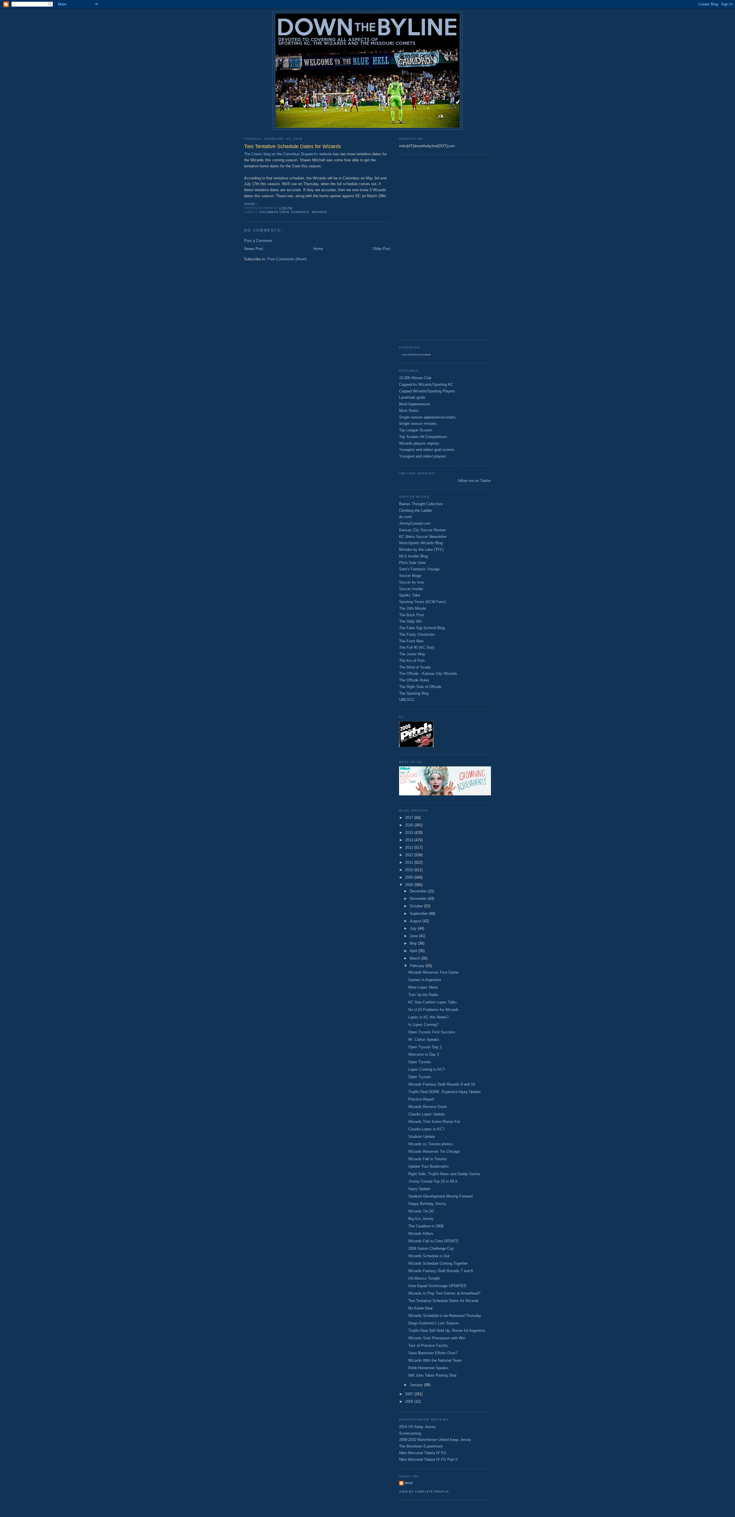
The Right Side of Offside (420, 687)
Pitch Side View (412, 563)
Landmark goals (412, 397)
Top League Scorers (415, 430)
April (414, 951)
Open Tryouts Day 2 (425, 1047)
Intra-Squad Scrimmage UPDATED (437, 1286)
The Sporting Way (414, 693)
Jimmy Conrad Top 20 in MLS (433, 1181)
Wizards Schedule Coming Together (438, 1263)
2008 (409, 885)
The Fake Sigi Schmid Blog (422, 628)
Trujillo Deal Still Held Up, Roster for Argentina (446, 1330)
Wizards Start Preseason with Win (436, 1338)
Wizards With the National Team (435, 1360)
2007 (409, 1394)
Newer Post (253, 249)
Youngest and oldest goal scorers (426, 449)
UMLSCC (407, 700)
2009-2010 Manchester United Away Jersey (435, 1439)
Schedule (300, 212)
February (417, 966)
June (414, 936)
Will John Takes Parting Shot (432, 1375)
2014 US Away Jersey (417, 1427)
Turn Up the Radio (423, 995)
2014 (409, 840)
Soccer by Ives (411, 582)
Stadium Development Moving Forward (440, 1196)
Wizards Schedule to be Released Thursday (444, 1315)
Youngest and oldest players (422, 456)
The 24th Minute (412, 608)
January (417, 1385)
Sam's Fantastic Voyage (419, 569)
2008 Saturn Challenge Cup (431, 1248)
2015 (409, 832)
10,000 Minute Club (415, 378)
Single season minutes (418, 423)
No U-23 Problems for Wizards (433, 1010)
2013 (409, 847)
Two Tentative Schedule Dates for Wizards (443, 1301)
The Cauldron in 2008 (426, 1226)
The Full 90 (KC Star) (416, 647)
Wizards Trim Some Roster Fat (434, 1121)
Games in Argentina (424, 980)
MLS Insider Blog (413, 556)
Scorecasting (410, 1433)
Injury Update (419, 1189)
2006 (409, 1401)
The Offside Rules (414, 680)
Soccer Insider (411, 589)
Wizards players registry (419, 443)
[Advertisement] (422, 246)
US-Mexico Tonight (424, 1278)
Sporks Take (409, 595)
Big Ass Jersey (421, 1218)
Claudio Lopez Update (426, 1114)
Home (318, 249)
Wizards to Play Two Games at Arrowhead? (444, 1293)
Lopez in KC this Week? (428, 1017)
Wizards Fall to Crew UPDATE (433, 1241)
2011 (409, 862)
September (419, 913)
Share (250, 204)
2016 (409, 825)
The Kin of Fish (412, 660)
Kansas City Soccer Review (422, 530)
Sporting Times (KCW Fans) (422, 602)
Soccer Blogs (410, 576)
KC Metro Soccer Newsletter (422, 536)
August (416, 921)
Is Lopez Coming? (423, 1024)
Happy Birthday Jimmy (427, 1204)
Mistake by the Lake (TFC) (421, 549)
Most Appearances (414, 404)
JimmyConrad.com (414, 523)
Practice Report (421, 1099)
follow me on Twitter (474, 480)
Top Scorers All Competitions (423, 437)
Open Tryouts (419, 1062)
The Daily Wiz (410, 621)
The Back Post (411, 615)
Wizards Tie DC (421, 1211)
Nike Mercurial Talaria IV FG (422, 1453)
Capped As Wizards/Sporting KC (426, 384)
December (419, 891)
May (414, 943)
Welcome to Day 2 (423, 1054)
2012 (409, 855)
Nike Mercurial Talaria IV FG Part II (428, 1459)
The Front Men (411, 641)
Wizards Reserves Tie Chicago (434, 1151)
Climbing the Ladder (415, 510)
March (415, 958)
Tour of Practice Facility (428, 1345)
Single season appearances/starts (427, 417)
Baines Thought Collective (421, 504)
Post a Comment (258, 241)
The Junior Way (412, 654)
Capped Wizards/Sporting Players (427, 391)
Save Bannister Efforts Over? (432, 1353)
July (414, 928)
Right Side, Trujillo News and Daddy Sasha (444, 1174)
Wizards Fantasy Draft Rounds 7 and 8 (440, 1271)
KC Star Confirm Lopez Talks (432, 1002)
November (419, 898)
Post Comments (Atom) (287, 259)
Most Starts (409, 410)
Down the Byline (410, 354)
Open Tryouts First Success (431, 1032)
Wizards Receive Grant (427, 1107)
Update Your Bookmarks (428, 1166)
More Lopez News (423, 987)
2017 (409, 817)
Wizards (319, 212)
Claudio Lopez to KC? (426, 1129)
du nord (405, 517)
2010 (409, 870)
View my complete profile (424, 1491)
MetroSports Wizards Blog (421, 543)
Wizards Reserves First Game (433, 972)
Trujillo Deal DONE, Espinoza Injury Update (444, 1092)
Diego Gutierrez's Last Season (433, 1323)
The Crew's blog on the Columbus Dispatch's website (288, 154)
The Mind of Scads (415, 667)
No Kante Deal (420, 1308)
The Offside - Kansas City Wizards (428, 673)
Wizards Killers (420, 1233)
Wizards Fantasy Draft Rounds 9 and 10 (441, 1084)
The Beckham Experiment (420, 1446)
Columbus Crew (274, 212)
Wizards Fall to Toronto (427, 1159)
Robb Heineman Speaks (428, 1368)
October (417, 906)
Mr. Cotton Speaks (423, 1039)
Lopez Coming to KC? (426, 1069)
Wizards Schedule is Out (429, 1256)
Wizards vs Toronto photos (430, 1144)
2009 (409, 877)
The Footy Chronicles (417, 634)
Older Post (381, 249)
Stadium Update (421, 1136)
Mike (409, 1483)
